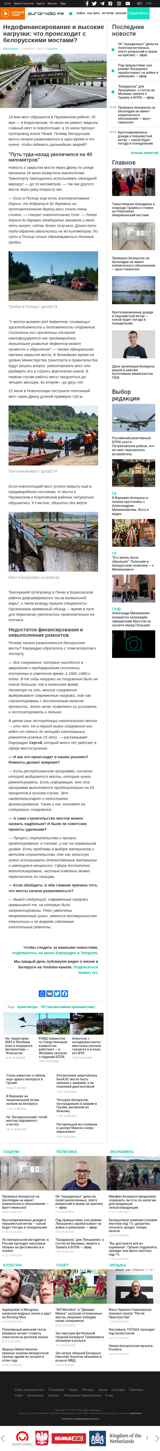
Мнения (121, 13)
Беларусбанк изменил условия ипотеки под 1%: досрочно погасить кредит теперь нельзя (133, 1225)
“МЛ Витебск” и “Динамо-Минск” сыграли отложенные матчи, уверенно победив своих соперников (78, 1315)
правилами (135, 1413)
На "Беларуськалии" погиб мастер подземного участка (26, 1120)
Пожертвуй (56, 1390)
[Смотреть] (114, 493)
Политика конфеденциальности (80, 1418)
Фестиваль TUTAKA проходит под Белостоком (132, 1331)
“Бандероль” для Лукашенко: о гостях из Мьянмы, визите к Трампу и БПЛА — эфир (136, 91)
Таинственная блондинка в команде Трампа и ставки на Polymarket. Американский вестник (133, 209)
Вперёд (157, 1438)
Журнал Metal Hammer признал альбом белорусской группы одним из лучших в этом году (25, 1354)
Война (81, 13)
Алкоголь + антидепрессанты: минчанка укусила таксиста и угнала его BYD (86, 1045)
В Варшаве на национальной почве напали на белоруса (22, 1099)
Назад (2, 1438)
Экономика (122, 1152)
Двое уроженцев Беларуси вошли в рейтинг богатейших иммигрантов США (133, 371)
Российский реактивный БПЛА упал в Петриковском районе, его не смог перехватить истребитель (133, 446)
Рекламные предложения (82, 1395)
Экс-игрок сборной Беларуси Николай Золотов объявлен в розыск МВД (78, 1356)
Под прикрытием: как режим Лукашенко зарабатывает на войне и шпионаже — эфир (138, 70)
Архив (103, 1390)
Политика (66, 1152)
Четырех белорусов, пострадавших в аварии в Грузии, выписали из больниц (76, 1105)
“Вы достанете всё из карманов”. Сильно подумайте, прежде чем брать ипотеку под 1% (133, 1248)
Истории (108, 13)
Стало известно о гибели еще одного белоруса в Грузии (25, 1079)
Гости (7, 3)
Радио (73, 1390)
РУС (149, 3)
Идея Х (40, 3)
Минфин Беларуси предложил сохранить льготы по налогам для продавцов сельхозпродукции (132, 1201)
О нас (109, 1395)
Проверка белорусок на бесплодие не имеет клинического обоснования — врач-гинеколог (136, 115)
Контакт (54, 1395)
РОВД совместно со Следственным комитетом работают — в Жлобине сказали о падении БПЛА (53, 1047)
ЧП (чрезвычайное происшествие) (68, 1007)
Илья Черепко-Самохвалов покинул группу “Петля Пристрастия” (130, 1313)
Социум (51, 48)
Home (70, 13)
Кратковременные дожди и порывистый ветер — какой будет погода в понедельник (135, 137)
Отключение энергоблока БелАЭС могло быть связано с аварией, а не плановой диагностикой (76, 1081)
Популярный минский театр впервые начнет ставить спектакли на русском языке (25, 1333)
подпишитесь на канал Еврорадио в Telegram (54, 953)
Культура (12, 1265)
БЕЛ (139, 3)
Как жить (93, 13)
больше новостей (144, 153)
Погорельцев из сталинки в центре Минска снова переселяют (76, 1128)
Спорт (62, 1265)
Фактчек (52, 3)
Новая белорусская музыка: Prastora (131, 1348)
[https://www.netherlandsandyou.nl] (93, 1438)
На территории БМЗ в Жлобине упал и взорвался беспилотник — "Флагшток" (18, 1045)
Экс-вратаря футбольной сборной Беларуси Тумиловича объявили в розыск (79, 1337)
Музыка (118, 1265)
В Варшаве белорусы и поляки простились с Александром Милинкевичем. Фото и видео (130, 506)
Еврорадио (11, 48)
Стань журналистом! (29, 1390)
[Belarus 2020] (46, 1438)
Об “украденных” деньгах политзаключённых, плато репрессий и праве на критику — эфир (138, 49)
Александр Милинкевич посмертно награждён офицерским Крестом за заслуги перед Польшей (131, 619)
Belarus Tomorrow (24, 3)
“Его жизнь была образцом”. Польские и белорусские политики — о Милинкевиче (133, 564)
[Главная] (46, 14)
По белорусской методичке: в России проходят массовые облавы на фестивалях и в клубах (25, 1245)
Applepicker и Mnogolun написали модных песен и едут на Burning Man (26, 1313)
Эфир (63, 3)
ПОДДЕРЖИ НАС (138, 13)
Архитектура (28, 1007)
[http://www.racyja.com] (127, 1438)
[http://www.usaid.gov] (142, 1438)
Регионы (88, 1390)
